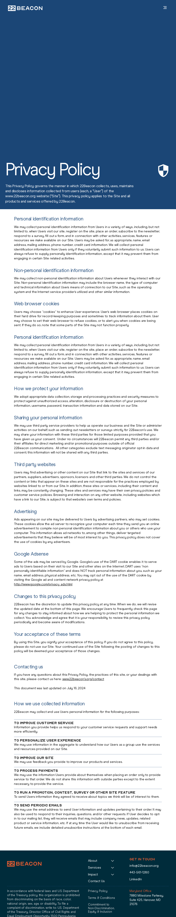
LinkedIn (135, 879)
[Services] (112, 867)
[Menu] (156, 7)
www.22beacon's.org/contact (83, 679)
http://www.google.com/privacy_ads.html (43, 584)
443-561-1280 (139, 872)
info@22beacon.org (144, 866)
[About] (112, 860)
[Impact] (112, 874)
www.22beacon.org (20, 196)
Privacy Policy (97, 891)
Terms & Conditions (101, 898)
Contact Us (96, 881)
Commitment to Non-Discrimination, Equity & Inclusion (101, 908)
